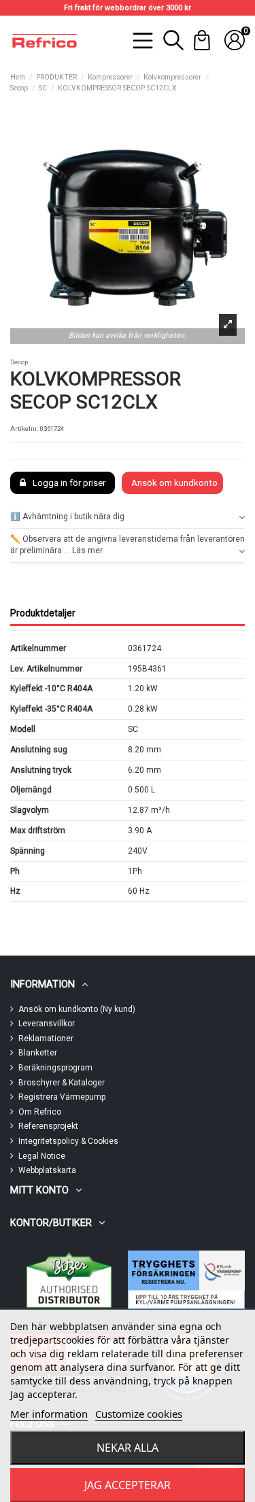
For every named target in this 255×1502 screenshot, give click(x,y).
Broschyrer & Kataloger (61, 1082)
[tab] (127, 517)
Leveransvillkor (46, 1023)
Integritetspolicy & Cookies (68, 1141)
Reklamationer (45, 1038)
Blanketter (37, 1053)
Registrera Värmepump (61, 1097)
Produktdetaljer (42, 613)
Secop (19, 362)
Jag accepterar (127, 1485)
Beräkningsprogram (55, 1067)
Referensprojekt (48, 1126)
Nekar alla (127, 1447)
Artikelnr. (24, 428)
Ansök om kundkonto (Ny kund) (76, 1009)
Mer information (49, 1413)
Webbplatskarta (47, 1170)
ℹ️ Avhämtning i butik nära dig (67, 516)
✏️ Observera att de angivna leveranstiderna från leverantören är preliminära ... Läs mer (127, 544)
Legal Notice (41, 1156)
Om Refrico (39, 1112)
